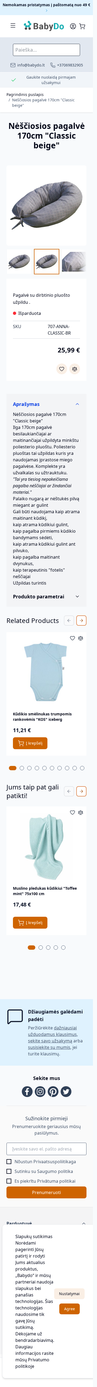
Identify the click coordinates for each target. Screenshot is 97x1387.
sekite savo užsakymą (50, 1041)
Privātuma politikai (56, 1181)
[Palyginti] (74, 369)
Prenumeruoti (46, 1192)
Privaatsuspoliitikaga (54, 1162)
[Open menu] (12, 25)
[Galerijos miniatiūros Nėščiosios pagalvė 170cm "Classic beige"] (46, 261)
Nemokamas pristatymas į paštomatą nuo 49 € (46, 4)
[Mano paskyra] (73, 26)
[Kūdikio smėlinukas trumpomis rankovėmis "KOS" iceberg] (46, 672)
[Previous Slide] (69, 620)
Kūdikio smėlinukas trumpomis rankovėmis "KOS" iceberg (42, 716)
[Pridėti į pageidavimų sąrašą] (61, 369)
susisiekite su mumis (49, 1047)
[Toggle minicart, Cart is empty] (82, 26)
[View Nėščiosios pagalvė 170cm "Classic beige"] (19, 261)
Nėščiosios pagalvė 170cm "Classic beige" (43, 102)
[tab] (12, 768)
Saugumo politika (55, 1171)
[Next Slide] (81, 620)
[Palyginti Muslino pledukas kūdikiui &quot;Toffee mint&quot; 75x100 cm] (80, 812)
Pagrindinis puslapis (25, 94)
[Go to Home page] (44, 26)
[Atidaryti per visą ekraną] (46, 205)
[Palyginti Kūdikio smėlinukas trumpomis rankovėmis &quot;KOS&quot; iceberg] (80, 638)
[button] (46, 1223)
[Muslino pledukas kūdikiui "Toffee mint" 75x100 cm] (46, 846)
